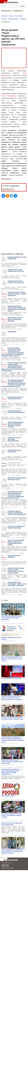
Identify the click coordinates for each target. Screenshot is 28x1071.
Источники (18, 16)
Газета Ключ (14, 186)
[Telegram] (11, 196)
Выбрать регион (5, 866)
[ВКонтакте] (3, 196)
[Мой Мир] (15, 196)
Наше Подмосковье (9, 96)
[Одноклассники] (7, 196)
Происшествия (13, 19)
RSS (12, 868)
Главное (4, 16)
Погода (4, 19)
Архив (11, 16)
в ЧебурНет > (6, 22)
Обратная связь (5, 864)
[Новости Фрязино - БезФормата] (9, 2)
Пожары (23, 19)
